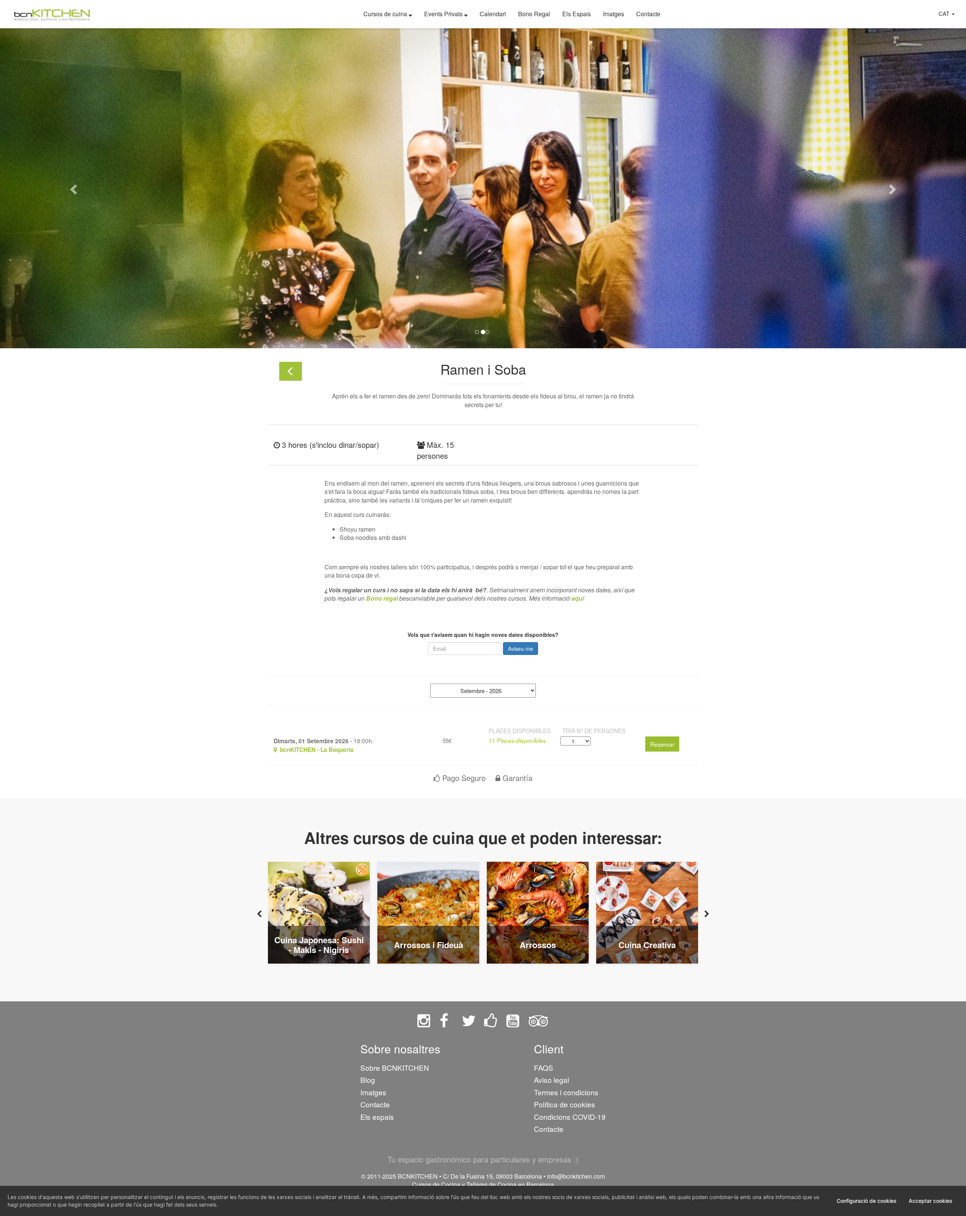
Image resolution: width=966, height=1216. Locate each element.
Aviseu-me (520, 648)
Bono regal (382, 598)
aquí (577, 598)
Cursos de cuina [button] (386, 13)
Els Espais (576, 13)
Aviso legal (551, 1080)
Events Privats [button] (444, 13)
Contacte (648, 13)
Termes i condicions (566, 1092)
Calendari (493, 13)
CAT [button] (944, 13)
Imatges (613, 13)
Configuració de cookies (867, 1201)
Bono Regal (534, 13)
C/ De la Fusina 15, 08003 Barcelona (492, 1176)
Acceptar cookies (930, 1201)
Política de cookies (564, 1104)
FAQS (543, 1067)
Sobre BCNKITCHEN (394, 1067)
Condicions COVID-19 (570, 1116)
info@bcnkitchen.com (576, 1176)
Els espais (377, 1116)
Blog (367, 1080)
